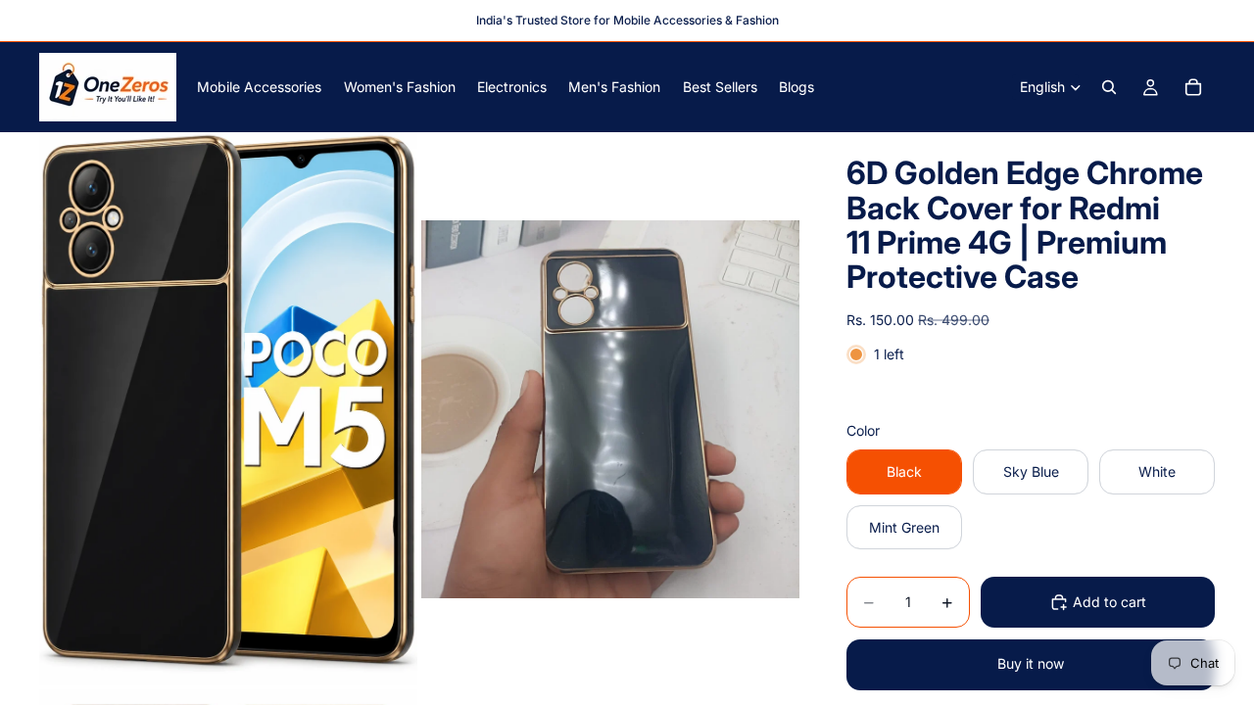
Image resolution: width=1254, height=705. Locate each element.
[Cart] (1193, 87)
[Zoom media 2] (610, 408)
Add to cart (1109, 601)
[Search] (1109, 87)
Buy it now (1030, 663)
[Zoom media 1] (228, 408)
